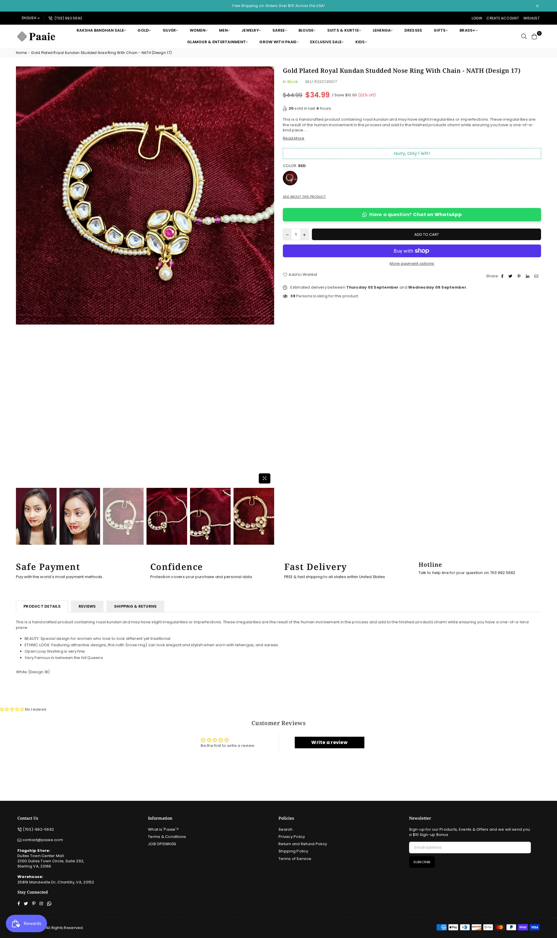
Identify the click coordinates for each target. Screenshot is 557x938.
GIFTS (440, 30)
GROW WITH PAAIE (277, 42)
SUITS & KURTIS (343, 30)
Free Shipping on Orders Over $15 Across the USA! (278, 5)
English (29, 17)
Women (197, 30)
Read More (293, 138)
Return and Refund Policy (302, 844)
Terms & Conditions (167, 836)
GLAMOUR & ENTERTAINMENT (216, 42)
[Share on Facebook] (503, 276)
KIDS (360, 42)
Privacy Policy (291, 836)
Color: (294, 166)
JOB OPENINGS (162, 844)
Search (285, 829)
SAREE (278, 30)
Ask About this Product (304, 197)
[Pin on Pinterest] (520, 276)
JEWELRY (250, 30)
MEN (223, 30)
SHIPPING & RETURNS (135, 606)
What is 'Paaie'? (163, 829)
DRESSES (413, 30)
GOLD (143, 30)
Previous (21, 276)
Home (21, 52)
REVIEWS (87, 606)
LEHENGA (382, 30)
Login (477, 18)
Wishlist (531, 18)
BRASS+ (467, 30)
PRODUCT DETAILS (42, 606)
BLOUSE (306, 30)
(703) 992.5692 (67, 18)
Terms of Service (294, 858)
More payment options (412, 263)
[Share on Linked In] (528, 276)
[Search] (524, 36)
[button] (12, 709)
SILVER (169, 30)
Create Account (503, 18)
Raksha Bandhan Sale (100, 30)
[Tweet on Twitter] (511, 276)
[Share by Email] (537, 276)
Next (269, 276)
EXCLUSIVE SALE (326, 42)
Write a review (329, 742)
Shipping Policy (293, 851)
